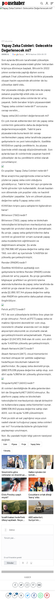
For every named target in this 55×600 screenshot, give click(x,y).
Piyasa (14, 444)
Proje (24, 444)
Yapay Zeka (35, 444)
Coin (5, 444)
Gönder (10, 563)
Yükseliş (6, 450)
